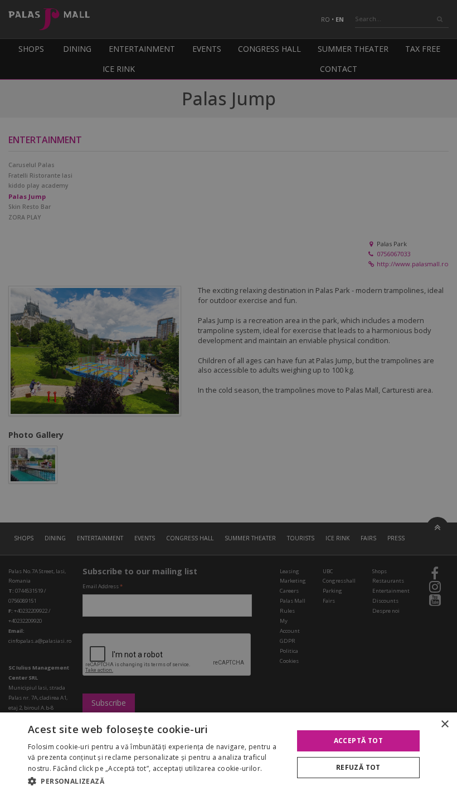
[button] (156, 781)
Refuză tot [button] (358, 767)
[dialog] (228, 754)
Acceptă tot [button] (358, 740)
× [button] (444, 724)
